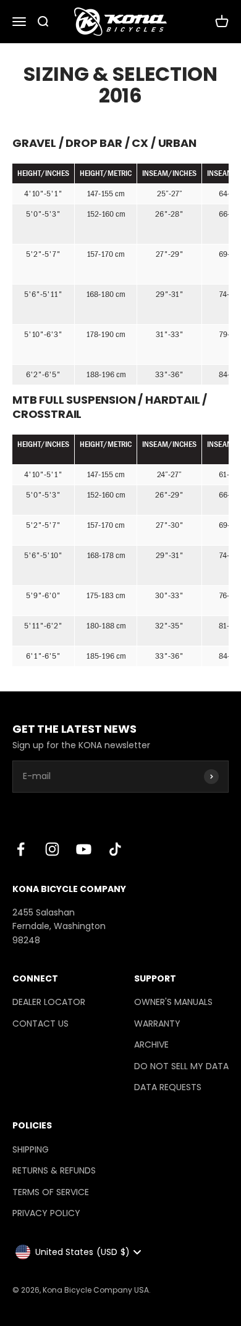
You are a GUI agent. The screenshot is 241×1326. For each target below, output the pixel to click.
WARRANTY (157, 1023)
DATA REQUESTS (167, 1087)
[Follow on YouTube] (83, 849)
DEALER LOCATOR (48, 1002)
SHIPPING (30, 1149)
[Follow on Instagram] (52, 849)
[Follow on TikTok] (115, 849)
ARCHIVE (151, 1044)
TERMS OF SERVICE (50, 1192)
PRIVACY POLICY (46, 1213)
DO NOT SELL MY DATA (181, 1066)
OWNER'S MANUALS (173, 1002)
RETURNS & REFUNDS (54, 1170)
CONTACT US (40, 1023)
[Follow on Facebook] (20, 849)
